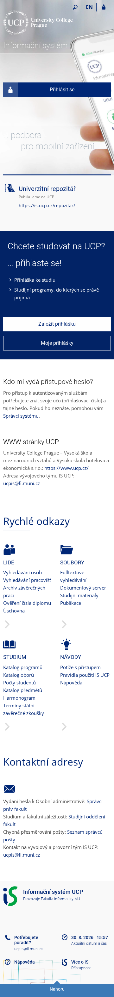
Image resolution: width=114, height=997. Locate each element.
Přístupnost (81, 968)
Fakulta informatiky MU (60, 899)
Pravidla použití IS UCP (85, 675)
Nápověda (71, 682)
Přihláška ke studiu (34, 280)
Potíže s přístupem (80, 667)
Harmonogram (19, 698)
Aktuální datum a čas (89, 943)
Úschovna (14, 610)
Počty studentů (19, 682)
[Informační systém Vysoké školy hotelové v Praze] (38, 21)
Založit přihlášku (57, 324)
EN (89, 7)
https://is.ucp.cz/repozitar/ (47, 205)
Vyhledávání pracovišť (27, 580)
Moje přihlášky (57, 343)
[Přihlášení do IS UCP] (104, 7)
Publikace (70, 603)
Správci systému (21, 416)
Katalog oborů (18, 675)
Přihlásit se (62, 90)
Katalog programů (22, 667)
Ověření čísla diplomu (27, 603)
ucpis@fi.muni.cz (21, 483)
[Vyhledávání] (75, 7)
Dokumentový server (83, 587)
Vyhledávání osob (22, 572)
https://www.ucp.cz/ (66, 468)
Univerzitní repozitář (47, 189)
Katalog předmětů (22, 690)
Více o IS (79, 962)
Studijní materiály (79, 595)
